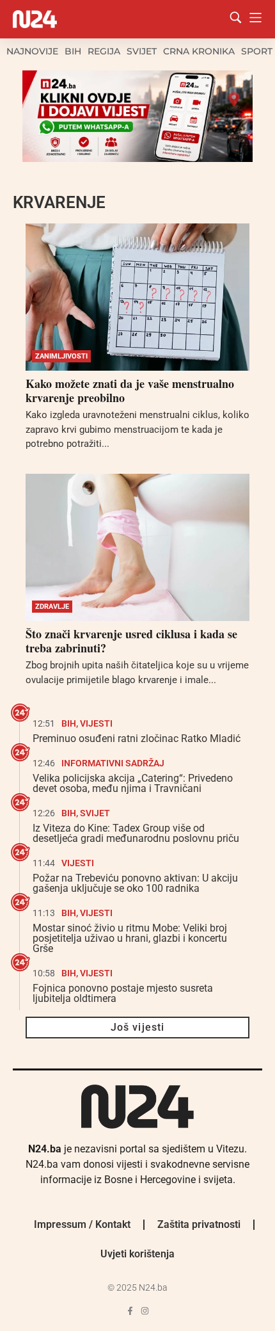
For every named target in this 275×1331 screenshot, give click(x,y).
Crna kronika (199, 51)
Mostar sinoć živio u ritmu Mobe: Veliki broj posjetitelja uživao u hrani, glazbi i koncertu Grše (130, 938)
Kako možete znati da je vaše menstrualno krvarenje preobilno (130, 390)
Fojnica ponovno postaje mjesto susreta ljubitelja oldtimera (123, 993)
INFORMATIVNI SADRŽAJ (112, 763)
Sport (256, 51)
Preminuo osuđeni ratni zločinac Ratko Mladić (136, 738)
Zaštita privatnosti (198, 1224)
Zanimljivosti (61, 356)
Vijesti (96, 723)
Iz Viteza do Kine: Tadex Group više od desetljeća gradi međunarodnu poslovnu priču (136, 833)
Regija (104, 51)
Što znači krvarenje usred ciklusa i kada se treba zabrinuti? (131, 640)
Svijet (142, 51)
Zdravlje (52, 606)
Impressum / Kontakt (82, 1224)
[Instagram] (145, 1311)
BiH (73, 51)
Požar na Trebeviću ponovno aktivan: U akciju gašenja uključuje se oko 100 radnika (135, 883)
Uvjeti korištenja (137, 1254)
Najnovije (32, 51)
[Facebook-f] (130, 1311)
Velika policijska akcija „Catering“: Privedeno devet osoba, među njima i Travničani (133, 783)
